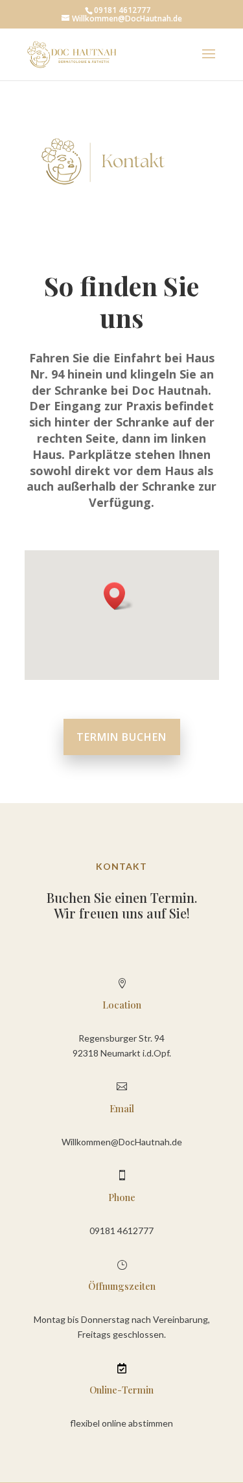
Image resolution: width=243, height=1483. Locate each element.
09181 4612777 (121, 1230)
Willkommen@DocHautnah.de (122, 1141)
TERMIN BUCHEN (121, 737)
